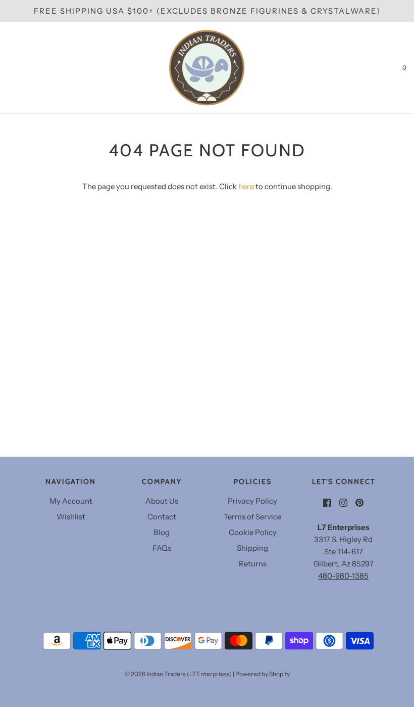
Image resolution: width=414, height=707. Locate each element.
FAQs (161, 548)
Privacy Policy (252, 501)
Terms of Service (252, 516)
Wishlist (71, 516)
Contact (161, 516)
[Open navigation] (7, 67)
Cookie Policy (253, 532)
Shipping (252, 548)
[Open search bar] (19, 67)
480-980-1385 (343, 576)
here (246, 186)
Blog (161, 532)
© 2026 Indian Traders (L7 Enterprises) (178, 674)
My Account (70, 501)
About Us (161, 501)
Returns (253, 563)
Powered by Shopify (262, 674)
